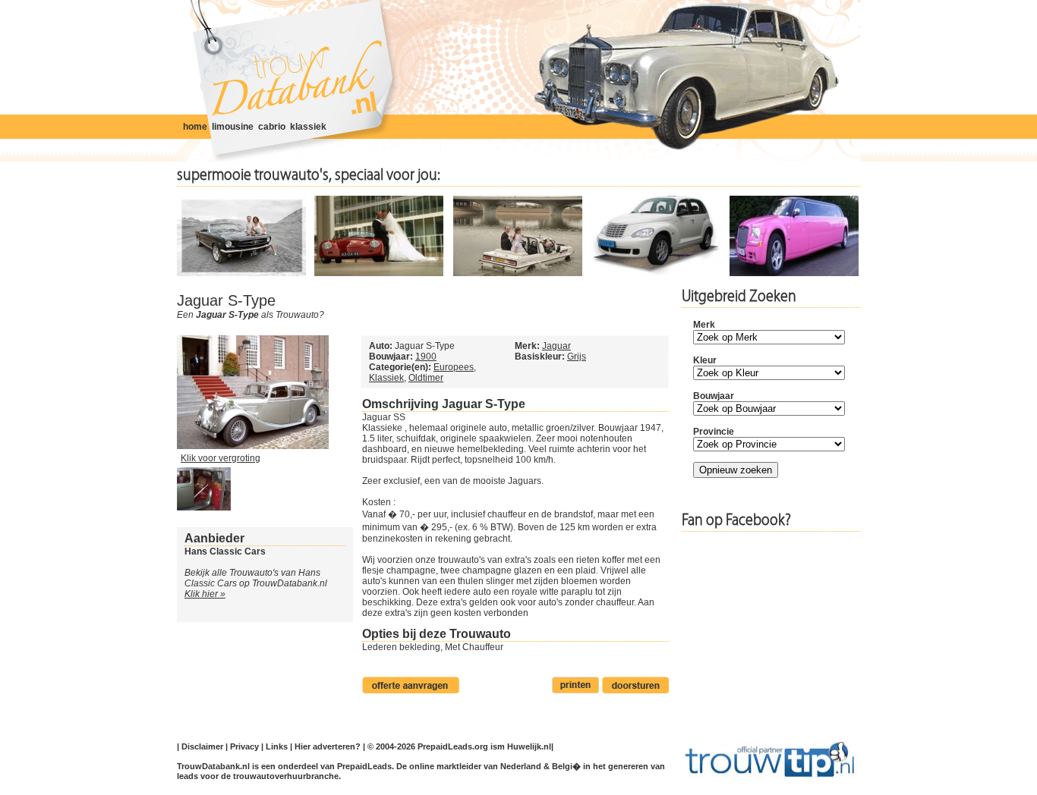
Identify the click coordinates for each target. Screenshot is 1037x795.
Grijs (576, 356)
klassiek (308, 126)
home (195, 126)
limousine (233, 126)
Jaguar (556, 346)
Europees (453, 367)
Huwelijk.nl (529, 746)
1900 (426, 356)
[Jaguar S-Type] (253, 446)
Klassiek (386, 377)
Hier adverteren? (328, 746)
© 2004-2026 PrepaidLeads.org (427, 746)
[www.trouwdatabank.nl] (292, 81)
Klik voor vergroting (220, 458)
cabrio (271, 126)
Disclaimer (202, 746)
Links (277, 746)
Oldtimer (425, 377)
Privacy (244, 746)
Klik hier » (204, 594)
